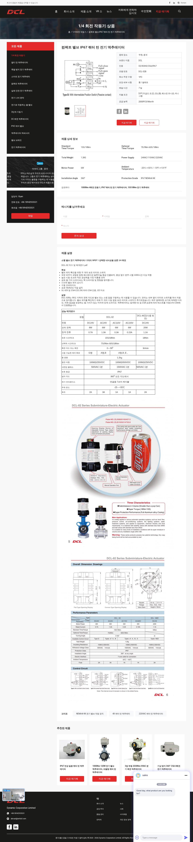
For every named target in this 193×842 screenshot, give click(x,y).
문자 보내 (79, 235)
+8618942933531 (26, 208)
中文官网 (146, 11)
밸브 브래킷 (16, 140)
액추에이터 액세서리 (20, 133)
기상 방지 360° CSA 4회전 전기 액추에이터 (168, 767)
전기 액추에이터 (18, 147)
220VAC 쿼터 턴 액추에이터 (151, 714)
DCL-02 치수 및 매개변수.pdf (74, 265)
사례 (121, 809)
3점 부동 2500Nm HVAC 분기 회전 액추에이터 (136, 767)
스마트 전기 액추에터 (20, 76)
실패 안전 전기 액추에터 (21, 91)
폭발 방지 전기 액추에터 (21, 69)
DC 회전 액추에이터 (20, 119)
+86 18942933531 (29, 202)
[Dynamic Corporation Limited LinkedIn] (174, 3)
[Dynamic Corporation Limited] (16, 12)
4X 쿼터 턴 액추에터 (121, 714)
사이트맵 (123, 814)
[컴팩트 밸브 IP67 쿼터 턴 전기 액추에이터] (86, 77)
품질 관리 (100, 814)
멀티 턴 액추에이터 (19, 62)
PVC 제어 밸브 (17, 126)
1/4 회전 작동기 (79, 32)
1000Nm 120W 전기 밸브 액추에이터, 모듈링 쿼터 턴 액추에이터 (104, 769)
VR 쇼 (99, 11)
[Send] (186, 837)
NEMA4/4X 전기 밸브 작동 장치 (90, 714)
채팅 (30, 216)
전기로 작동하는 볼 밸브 (21, 105)
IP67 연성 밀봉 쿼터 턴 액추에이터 (72, 767)
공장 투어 (100, 809)
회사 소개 (100, 804)
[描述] (179, 11)
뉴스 (121, 804)
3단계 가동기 (17, 112)
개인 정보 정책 (125, 820)
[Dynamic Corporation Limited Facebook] (170, 3)
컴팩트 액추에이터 (19, 84)
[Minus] (186, 775)
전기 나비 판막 (17, 98)
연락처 (99, 820)
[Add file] (137, 837)
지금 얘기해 (127, 123)
